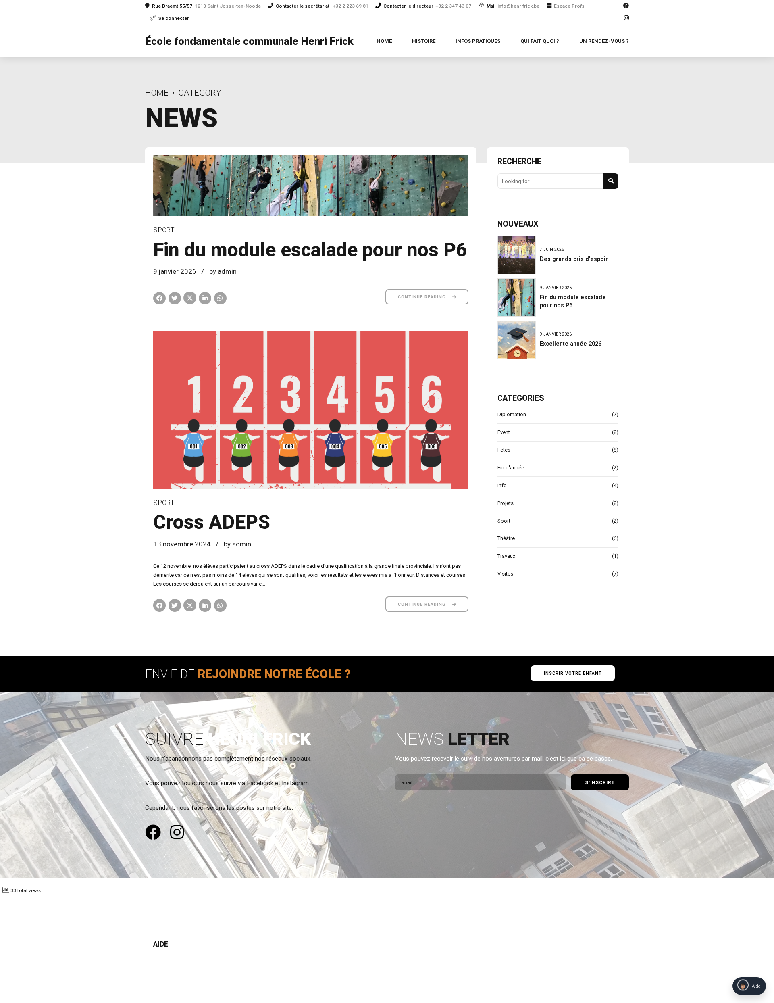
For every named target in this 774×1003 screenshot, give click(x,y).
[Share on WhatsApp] (220, 298)
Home (384, 41)
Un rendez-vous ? (604, 41)
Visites (505, 574)
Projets (505, 503)
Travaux (506, 556)
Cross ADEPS (211, 522)
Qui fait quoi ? (539, 41)
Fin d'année (510, 468)
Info (502, 485)
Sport (164, 230)
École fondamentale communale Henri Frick (249, 41)
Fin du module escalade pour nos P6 (310, 249)
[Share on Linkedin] (205, 298)
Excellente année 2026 (570, 343)
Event (503, 432)
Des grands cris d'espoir (574, 259)
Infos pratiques (478, 41)
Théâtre (506, 538)
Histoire (423, 41)
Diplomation (511, 414)
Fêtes (503, 450)
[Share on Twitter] (175, 298)
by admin (223, 271)
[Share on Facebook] (159, 298)
